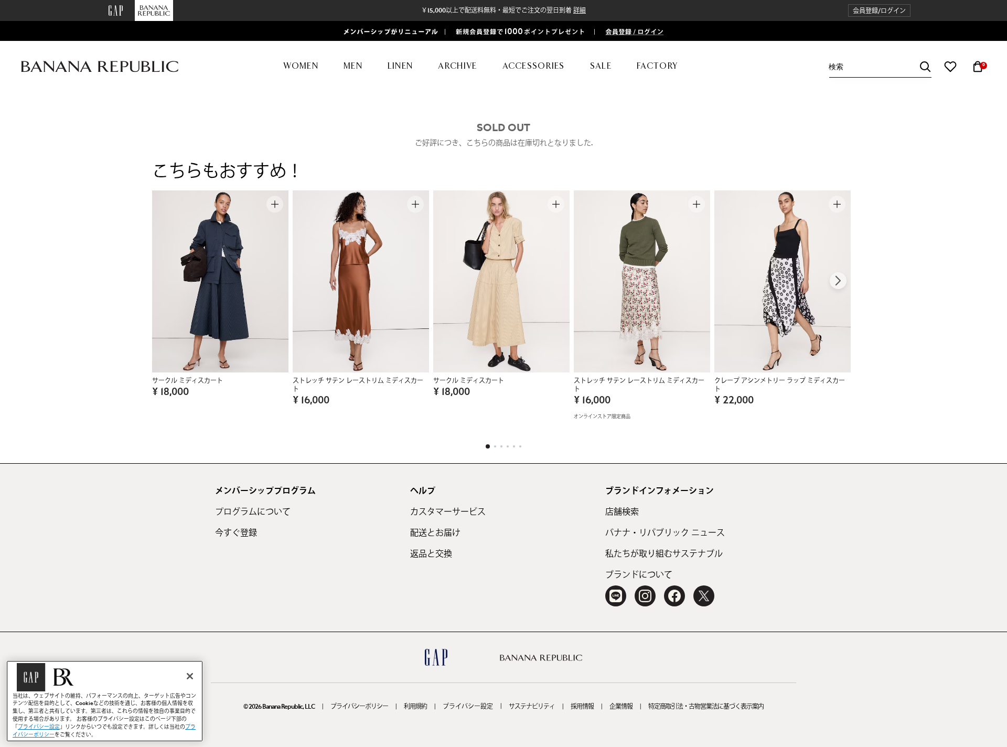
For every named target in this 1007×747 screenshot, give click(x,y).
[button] (879, 11)
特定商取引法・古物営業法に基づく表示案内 (706, 706)
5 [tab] (514, 446)
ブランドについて (638, 575)
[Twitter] (703, 595)
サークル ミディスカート (187, 381)
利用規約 (415, 706)
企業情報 (621, 706)
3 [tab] (501, 446)
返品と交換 (431, 554)
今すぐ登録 (236, 533)
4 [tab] (508, 446)
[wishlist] (950, 66)
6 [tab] (520, 446)
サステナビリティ (532, 706)
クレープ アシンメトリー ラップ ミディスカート (779, 385)
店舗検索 (622, 512)
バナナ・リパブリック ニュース (665, 533)
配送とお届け (435, 533)
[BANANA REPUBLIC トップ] (99, 67)
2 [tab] (495, 446)
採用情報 (582, 706)
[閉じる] (189, 676)
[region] (104, 701)
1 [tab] (488, 446)
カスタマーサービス (448, 512)
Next (838, 280)
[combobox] (880, 67)
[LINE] (615, 595)
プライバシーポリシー (359, 706)
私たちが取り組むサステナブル (664, 554)
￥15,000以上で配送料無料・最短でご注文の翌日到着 (503, 10)
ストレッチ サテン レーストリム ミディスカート (358, 385)
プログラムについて (253, 512)
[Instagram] (645, 595)
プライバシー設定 (468, 706)
